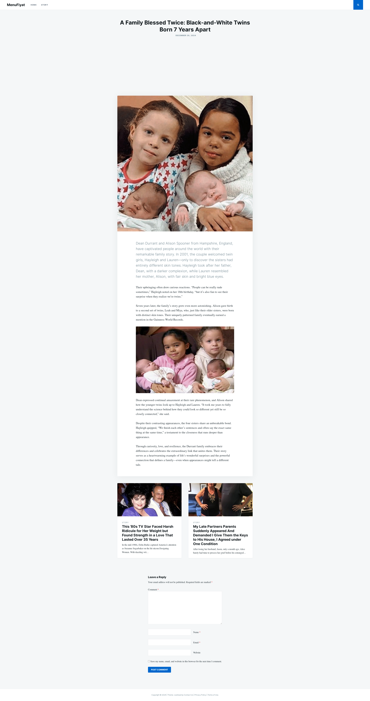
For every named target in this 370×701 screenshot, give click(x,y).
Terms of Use (213, 695)
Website (196, 652)
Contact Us (188, 695)
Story (44, 5)
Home (34, 5)
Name (196, 632)
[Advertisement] (185, 66)
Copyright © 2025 (158, 695)
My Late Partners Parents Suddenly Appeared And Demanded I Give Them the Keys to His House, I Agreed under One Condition (220, 535)
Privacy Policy (200, 695)
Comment (153, 589)
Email (196, 642)
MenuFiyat (16, 5)
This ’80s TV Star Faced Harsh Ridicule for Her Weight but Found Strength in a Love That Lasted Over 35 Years (147, 533)
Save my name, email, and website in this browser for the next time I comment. (186, 661)
